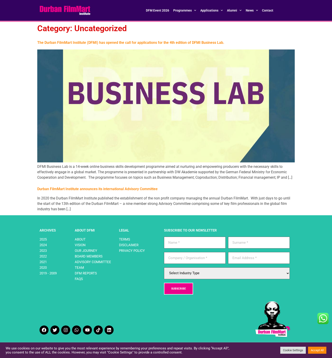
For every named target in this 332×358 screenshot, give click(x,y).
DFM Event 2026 (157, 10)
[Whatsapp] (76, 330)
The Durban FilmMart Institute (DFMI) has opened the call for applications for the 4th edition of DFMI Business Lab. (130, 42)
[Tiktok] (98, 330)
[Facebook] (44, 330)
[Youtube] (87, 330)
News (250, 10)
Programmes (182, 10)
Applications (209, 10)
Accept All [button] (317, 350)
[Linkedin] (109, 330)
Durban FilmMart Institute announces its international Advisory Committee (97, 189)
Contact (267, 10)
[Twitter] (54, 330)
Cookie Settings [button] (293, 350)
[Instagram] (65, 330)
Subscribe (178, 288)
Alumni (232, 10)
